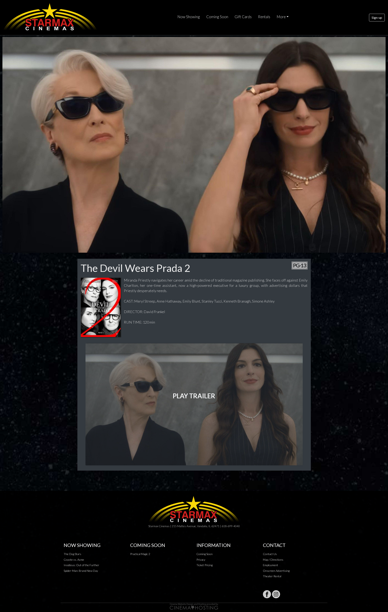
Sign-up (377, 17)
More (281, 17)
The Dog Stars (72, 554)
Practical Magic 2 (140, 554)
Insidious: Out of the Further (81, 565)
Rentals (264, 17)
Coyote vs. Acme (74, 559)
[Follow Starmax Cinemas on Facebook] (267, 594)
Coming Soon (217, 17)
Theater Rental (272, 576)
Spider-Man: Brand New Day (81, 570)
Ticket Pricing (204, 565)
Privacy (200, 559)
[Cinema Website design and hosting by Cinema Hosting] (194, 606)
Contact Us (270, 554)
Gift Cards (243, 17)
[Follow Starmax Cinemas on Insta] (276, 594)
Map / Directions (273, 559)
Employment (270, 565)
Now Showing (188, 17)
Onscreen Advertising (276, 570)
